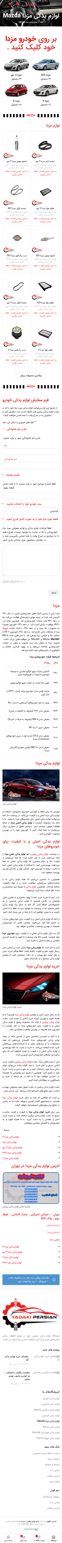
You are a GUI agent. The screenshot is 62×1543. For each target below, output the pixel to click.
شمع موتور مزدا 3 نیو (17, 161)
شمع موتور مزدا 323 (45, 255)
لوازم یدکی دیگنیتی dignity (47, 1410)
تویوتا (5, 628)
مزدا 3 (38, 353)
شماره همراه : (11, 475)
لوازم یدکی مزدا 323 (11, 1153)
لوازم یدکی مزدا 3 (10, 1137)
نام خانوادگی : (9, 459)
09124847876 (53, 1226)
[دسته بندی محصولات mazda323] (46, 70)
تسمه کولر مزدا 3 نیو (16, 302)
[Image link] (31, 1314)
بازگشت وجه (53, 1459)
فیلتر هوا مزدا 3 (45, 350)
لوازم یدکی (31, 887)
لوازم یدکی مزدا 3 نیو (12, 1147)
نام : (4, 445)
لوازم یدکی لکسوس (50, 1404)
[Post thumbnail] (45, 1360)
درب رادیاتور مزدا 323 (17, 255)
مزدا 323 (10, 212)
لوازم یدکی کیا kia (51, 1427)
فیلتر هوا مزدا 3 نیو (45, 208)
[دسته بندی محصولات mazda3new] (16, 70)
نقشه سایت (54, 1481)
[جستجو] (4, 5)
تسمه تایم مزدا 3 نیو (45, 161)
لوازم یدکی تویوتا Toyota (48, 1438)
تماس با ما (55, 1240)
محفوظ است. (27, 1521)
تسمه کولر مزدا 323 (17, 208)
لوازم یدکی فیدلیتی (51, 1415)
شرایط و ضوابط (52, 1464)
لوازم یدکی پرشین (39, 854)
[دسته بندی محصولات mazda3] (46, 96)
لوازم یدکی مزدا (50, 165)
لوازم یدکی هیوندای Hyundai (46, 1432)
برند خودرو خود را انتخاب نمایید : (21, 504)
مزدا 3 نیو (38, 165)
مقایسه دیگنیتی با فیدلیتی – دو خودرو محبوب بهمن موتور (17, 1375)
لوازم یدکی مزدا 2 (10, 1158)
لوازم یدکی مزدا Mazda (48, 1421)
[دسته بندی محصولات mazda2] (16, 96)
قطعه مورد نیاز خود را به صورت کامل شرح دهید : (30, 519)
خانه (41, 22)
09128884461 (31, 5)
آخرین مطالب (53, 1476)
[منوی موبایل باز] (58, 5)
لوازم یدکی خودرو (45, 167)
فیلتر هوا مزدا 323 (45, 302)
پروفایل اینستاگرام (51, 1497)
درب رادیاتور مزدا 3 (17, 350)
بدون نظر (13, 1364)
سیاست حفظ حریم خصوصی (46, 1453)
